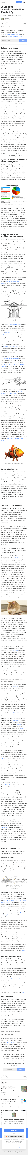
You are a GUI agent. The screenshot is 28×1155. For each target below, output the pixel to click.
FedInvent (7, 18)
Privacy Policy (19, 1142)
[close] (23, 1113)
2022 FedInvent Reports (16, 37)
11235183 (21, 729)
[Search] (25, 1082)
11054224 (7, 333)
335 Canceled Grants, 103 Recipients (7, 1091)
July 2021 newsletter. (9, 335)
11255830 (16, 558)
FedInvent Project (11, 1042)
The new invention (16, 979)
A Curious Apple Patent (8, 1099)
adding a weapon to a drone (10, 347)
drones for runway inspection (11, 358)
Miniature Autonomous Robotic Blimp (12, 393)
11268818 (8, 785)
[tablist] (5, 1082)
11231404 (15, 650)
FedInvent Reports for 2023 (12, 34)
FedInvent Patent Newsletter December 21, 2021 (8, 1102)
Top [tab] (3, 1082)
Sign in (25, 2)
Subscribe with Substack (15, 1136)
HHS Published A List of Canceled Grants (8, 1088)
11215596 (15, 687)
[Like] (2, 23)
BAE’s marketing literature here (11, 914)
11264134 (18, 725)
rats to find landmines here (13, 643)
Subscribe (19, 2)
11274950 (4, 827)
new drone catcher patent (14, 325)
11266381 (15, 720)
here (22, 993)
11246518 (4, 759)
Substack (6, 1152)
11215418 (15, 713)
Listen (24, 19)
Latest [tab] (6, 1082)
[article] (14, 1091)
